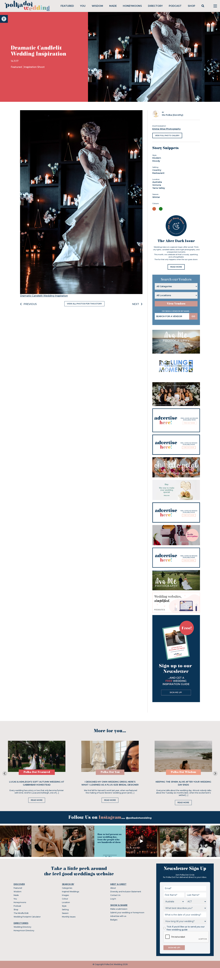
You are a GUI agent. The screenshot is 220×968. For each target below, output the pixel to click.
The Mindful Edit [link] (21, 913)
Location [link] (66, 902)
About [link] (113, 888)
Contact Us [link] (115, 895)
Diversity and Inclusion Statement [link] (125, 891)
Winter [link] (156, 197)
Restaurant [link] (158, 173)
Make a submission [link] (118, 909)
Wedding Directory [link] (22, 927)
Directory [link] (155, 5)
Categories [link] (67, 888)
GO (193, 316)
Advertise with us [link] (118, 916)
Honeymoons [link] (132, 5)
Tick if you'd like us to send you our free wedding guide (186, 928)
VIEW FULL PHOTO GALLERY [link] (167, 135)
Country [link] (156, 170)
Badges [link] (113, 920)
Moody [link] (156, 161)
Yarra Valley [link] (158, 188)
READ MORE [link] (176, 267)
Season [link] (65, 913)
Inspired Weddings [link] (70, 891)
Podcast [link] (175, 5)
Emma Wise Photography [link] (166, 129)
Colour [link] (65, 899)
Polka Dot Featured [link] (36, 772)
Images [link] (65, 895)
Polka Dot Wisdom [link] (183, 772)
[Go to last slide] (4, 773)
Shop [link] (191, 5)
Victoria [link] (156, 185)
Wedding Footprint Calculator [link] (27, 917)
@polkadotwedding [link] (139, 817)
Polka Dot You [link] (110, 772)
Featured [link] (67, 5)
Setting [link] (65, 909)
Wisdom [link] (97, 5)
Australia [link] (157, 182)
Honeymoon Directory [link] (24, 930)
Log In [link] (113, 899)
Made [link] (113, 5)
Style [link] (64, 906)
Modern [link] (156, 158)
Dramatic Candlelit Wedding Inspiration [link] (44, 295)
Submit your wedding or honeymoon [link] (127, 912)
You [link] (82, 5)
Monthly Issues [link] (68, 917)
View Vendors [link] (176, 303)
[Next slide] (215, 773)
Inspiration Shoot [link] (34, 67)
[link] (4, 19)
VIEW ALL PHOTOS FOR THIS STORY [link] (84, 304)
